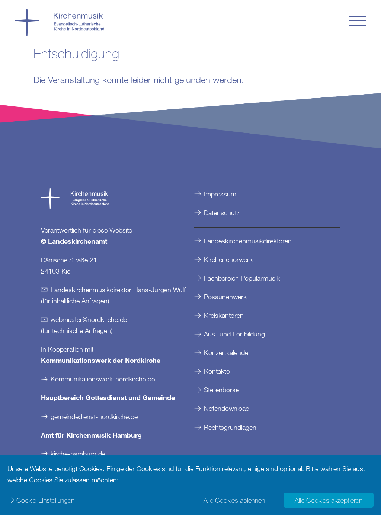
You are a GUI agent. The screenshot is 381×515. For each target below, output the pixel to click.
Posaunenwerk (225, 296)
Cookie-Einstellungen (45, 500)
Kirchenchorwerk (228, 259)
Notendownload (226, 408)
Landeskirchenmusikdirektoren (248, 241)
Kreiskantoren (224, 315)
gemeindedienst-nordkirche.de (94, 416)
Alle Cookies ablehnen (234, 500)
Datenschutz (222, 212)
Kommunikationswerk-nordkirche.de (103, 379)
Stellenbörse (221, 390)
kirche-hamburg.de (78, 454)
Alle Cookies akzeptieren (328, 500)
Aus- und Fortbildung (234, 334)
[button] (357, 20)
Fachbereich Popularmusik (242, 278)
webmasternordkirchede (89, 319)
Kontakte (217, 371)
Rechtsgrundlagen (230, 427)
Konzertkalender (227, 352)
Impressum (220, 194)
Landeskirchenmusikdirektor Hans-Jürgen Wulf (118, 289)
